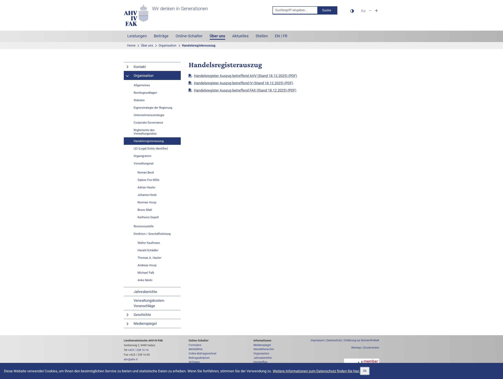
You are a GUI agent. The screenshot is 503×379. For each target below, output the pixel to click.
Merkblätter (196, 349)
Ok (365, 371)
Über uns (219, 35)
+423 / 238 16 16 (138, 350)
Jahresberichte (262, 358)
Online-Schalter (189, 36)
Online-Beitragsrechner (203, 353)
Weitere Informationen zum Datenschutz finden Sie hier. (316, 371)
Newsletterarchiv (263, 349)
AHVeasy (194, 362)
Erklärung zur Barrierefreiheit (361, 340)
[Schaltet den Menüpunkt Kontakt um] (128, 66)
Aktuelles (240, 36)
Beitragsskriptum (199, 358)
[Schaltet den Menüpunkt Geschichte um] (128, 314)
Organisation (261, 353)
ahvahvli (130, 359)
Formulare (195, 345)
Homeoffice (260, 362)
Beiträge (161, 36)
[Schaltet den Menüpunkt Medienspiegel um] (128, 323)
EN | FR (281, 36)
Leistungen (137, 36)
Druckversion (371, 347)
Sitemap (356, 347)
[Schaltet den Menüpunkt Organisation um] (128, 75)
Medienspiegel (262, 345)
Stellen (262, 36)
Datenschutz (334, 340)
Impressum (317, 340)
